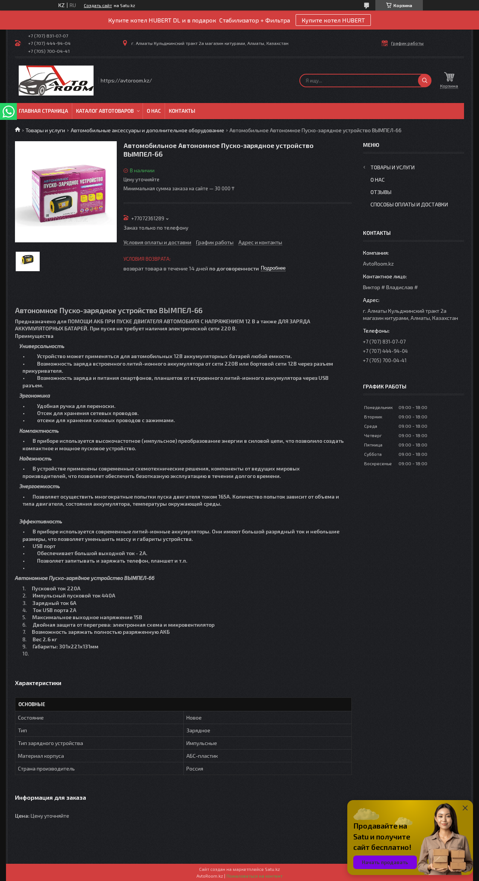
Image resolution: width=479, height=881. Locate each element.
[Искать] (424, 80)
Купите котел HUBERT (333, 20)
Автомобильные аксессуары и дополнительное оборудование (147, 130)
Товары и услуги (45, 130)
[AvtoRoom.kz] (56, 81)
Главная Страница (43, 111)
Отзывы (380, 192)
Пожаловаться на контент (254, 875)
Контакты (182, 111)
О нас (154, 111)
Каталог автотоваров (105, 111)
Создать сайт (98, 5)
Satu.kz (272, 869)
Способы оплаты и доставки (409, 204)
